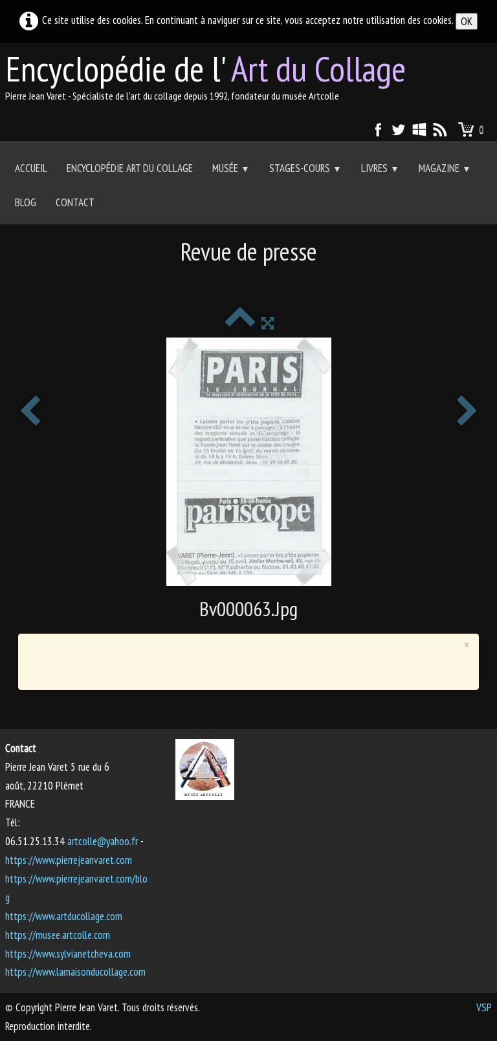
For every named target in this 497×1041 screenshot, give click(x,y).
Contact (75, 202)
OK (466, 21)
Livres (380, 168)
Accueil (31, 168)
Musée (231, 168)
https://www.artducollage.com (63, 916)
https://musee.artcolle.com (57, 935)
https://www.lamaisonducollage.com (75, 972)
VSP (484, 1007)
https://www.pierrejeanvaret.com (68, 860)
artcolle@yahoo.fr (102, 841)
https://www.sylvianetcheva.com (68, 954)
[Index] (239, 323)
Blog (25, 202)
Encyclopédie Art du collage (130, 168)
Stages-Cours (305, 168)
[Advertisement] (248, 281)
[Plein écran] (267, 323)
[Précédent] (29, 412)
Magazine (445, 168)
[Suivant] (467, 412)
